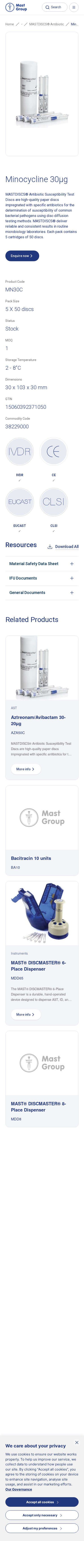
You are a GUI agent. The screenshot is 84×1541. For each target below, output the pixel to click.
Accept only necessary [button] (40, 1515)
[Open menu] (74, 7)
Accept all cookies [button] (40, 1502)
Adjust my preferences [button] (40, 1528)
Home (9, 24)
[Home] (16, 7)
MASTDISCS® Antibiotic (46, 24)
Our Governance (18, 1489)
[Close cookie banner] (76, 1442)
